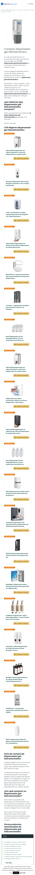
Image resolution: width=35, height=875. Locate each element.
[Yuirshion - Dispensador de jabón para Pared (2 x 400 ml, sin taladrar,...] (17, 297)
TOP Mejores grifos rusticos (12, 858)
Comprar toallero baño (11, 852)
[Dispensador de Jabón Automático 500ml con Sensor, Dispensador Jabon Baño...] (17, 390)
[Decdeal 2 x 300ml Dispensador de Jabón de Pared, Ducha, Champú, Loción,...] (17, 638)
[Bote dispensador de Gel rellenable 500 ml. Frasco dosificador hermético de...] (17, 328)
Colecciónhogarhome (8, 10)
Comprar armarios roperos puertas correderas (18, 856)
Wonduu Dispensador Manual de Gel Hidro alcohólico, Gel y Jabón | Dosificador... (17, 183)
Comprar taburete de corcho (12, 848)
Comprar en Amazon (22, 158)
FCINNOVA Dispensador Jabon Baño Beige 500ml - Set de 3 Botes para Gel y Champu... (17, 617)
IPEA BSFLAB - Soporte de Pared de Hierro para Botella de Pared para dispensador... (17, 276)
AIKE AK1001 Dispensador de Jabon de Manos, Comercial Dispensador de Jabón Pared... (16, 152)
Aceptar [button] (16, 873)
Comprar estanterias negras (12, 846)
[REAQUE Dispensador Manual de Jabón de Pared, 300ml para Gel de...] (17, 545)
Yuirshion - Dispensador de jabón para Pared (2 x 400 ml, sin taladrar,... (17, 307)
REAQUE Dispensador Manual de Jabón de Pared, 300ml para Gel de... (17, 555)
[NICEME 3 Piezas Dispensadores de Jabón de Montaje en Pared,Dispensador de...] (17, 669)
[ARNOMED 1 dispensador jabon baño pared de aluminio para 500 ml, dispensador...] (17, 576)
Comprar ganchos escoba (12, 850)
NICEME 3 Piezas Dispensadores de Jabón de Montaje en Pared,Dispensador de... (16, 679)
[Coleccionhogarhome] (9, 4)
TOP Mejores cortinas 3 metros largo (14, 842)
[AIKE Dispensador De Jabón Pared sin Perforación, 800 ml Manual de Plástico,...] (17, 483)
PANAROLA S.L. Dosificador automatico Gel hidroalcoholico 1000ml (17, 710)
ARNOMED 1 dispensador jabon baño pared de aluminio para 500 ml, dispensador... (17, 586)
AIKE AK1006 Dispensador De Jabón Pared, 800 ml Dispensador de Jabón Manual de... (17, 245)
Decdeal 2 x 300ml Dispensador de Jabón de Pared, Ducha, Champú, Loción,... (16, 648)
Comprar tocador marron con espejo (15, 844)
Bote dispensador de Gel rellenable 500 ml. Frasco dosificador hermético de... (15, 338)
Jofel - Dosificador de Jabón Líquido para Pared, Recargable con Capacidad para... (17, 214)
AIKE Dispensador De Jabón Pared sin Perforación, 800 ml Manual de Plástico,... (17, 493)
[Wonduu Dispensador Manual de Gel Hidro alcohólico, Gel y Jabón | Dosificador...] (17, 173)
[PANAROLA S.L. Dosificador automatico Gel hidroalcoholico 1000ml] (17, 700)
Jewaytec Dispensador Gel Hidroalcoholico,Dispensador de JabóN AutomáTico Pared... (17, 524)
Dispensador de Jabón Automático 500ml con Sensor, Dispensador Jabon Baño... (16, 400)
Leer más (22, 873)
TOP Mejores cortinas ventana (13, 854)
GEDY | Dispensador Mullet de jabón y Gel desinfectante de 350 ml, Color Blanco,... (17, 741)
